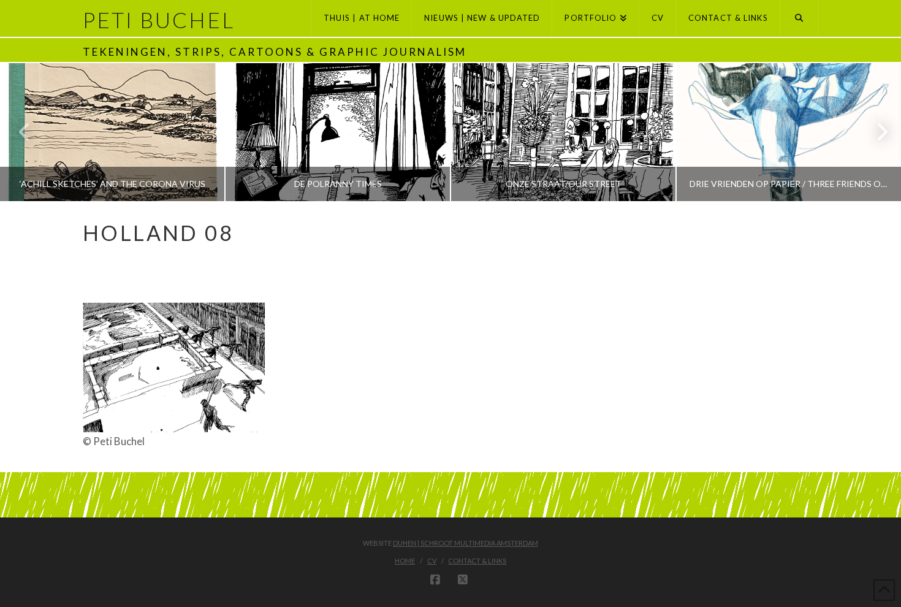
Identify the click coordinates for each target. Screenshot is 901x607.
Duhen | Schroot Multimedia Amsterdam (465, 543)
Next (875, 132)
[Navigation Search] (799, 18)
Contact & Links (477, 561)
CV (431, 561)
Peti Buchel (159, 20)
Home (405, 561)
